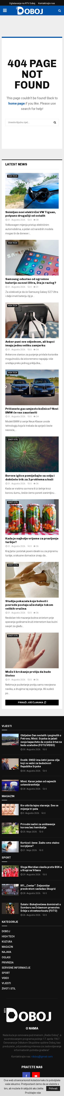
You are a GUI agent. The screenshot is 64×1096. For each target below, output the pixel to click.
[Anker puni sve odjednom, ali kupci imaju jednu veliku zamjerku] (32, 320)
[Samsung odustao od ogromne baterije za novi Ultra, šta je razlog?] (32, 258)
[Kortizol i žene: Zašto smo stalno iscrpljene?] (10, 846)
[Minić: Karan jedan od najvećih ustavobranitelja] (10, 785)
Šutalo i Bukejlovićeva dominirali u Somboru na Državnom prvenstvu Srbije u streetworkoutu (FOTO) (40, 907)
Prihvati (53, 1088)
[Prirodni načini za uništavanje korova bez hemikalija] (10, 828)
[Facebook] (26, 1076)
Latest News (16, 164)
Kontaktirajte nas (46, 3)
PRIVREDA (8, 962)
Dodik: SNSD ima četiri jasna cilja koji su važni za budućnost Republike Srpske (40, 763)
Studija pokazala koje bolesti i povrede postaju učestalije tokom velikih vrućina (29, 604)
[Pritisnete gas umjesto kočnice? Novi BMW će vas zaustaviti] (32, 387)
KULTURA (7, 941)
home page (16, 103)
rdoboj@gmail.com (42, 1056)
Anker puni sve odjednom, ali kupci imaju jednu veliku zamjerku (30, 343)
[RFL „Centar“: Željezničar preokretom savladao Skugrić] (10, 889)
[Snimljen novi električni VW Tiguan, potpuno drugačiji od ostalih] (32, 191)
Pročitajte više (33, 1093)
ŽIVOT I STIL (13, 440)
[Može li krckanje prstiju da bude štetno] (32, 650)
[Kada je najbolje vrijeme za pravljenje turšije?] (32, 517)
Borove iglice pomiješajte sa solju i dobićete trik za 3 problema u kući (30, 477)
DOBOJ (6, 931)
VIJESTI (6, 983)
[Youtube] (36, 1076)
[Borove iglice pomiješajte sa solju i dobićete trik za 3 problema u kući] (32, 454)
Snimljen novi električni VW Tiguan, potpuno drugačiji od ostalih (30, 214)
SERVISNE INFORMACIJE (16, 967)
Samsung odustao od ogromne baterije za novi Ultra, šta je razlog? (30, 280)
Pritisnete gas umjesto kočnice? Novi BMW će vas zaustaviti (31, 410)
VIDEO (5, 978)
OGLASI (6, 957)
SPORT (6, 972)
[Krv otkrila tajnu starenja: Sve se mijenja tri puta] (10, 809)
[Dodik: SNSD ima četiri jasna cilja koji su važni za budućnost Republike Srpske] (10, 764)
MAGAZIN (7, 946)
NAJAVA (6, 952)
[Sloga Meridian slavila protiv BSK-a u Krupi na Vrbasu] (10, 871)
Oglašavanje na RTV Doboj (22, 3)
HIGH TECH (12, 176)
